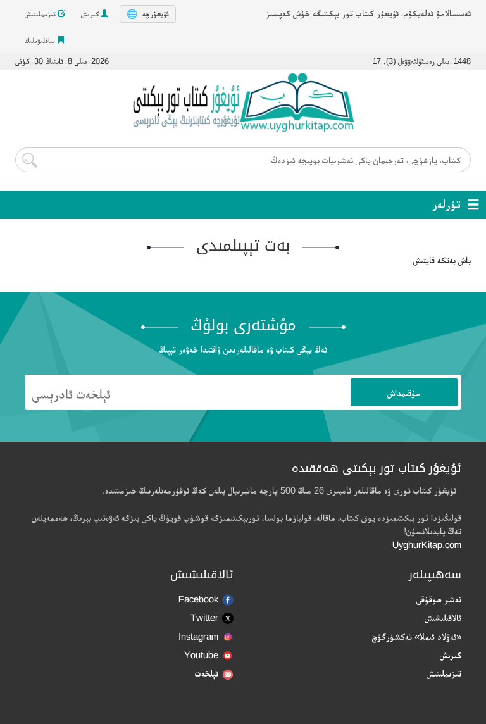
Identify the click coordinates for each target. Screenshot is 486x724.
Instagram (198, 636)
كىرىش (91, 13)
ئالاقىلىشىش (443, 617)
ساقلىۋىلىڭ (41, 40)
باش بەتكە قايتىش (442, 259)
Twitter (204, 617)
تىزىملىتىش (41, 13)
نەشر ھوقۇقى (438, 599)
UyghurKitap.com (426, 544)
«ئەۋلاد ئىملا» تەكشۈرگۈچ (416, 636)
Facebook (198, 599)
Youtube (201, 654)
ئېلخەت (206, 673)
